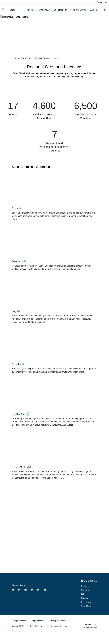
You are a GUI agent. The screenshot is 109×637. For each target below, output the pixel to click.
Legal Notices (38, 621)
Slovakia (84, 598)
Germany (85, 590)
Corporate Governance (60, 626)
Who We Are (25, 58)
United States (87, 606)
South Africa (86, 602)
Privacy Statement (57, 621)
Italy (83, 594)
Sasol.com (16, 631)
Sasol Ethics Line (37, 626)
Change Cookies (19, 621)
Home (14, 58)
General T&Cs (18, 626)
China (83, 586)
